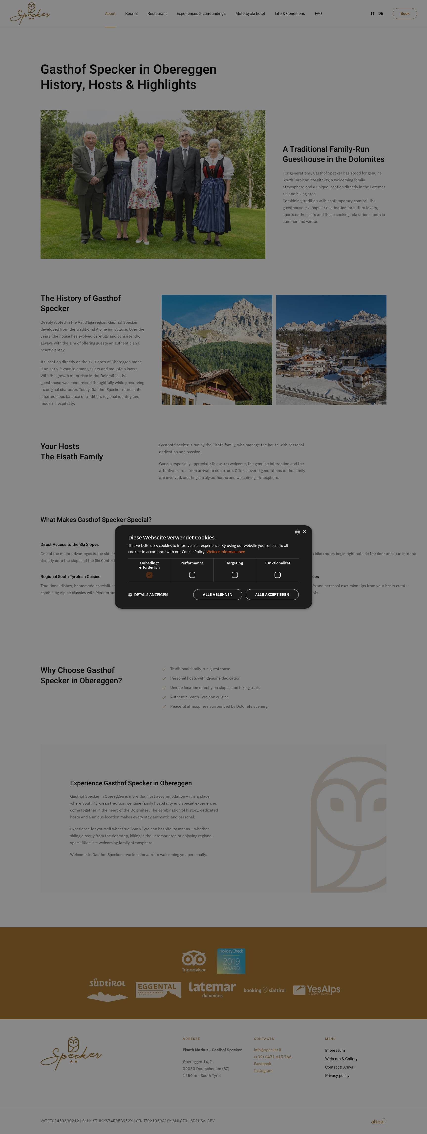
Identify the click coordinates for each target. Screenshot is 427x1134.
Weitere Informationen (226, 551)
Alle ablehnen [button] (217, 594)
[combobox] (297, 532)
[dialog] (213, 567)
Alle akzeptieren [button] (272, 594)
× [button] (304, 532)
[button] (148, 594)
